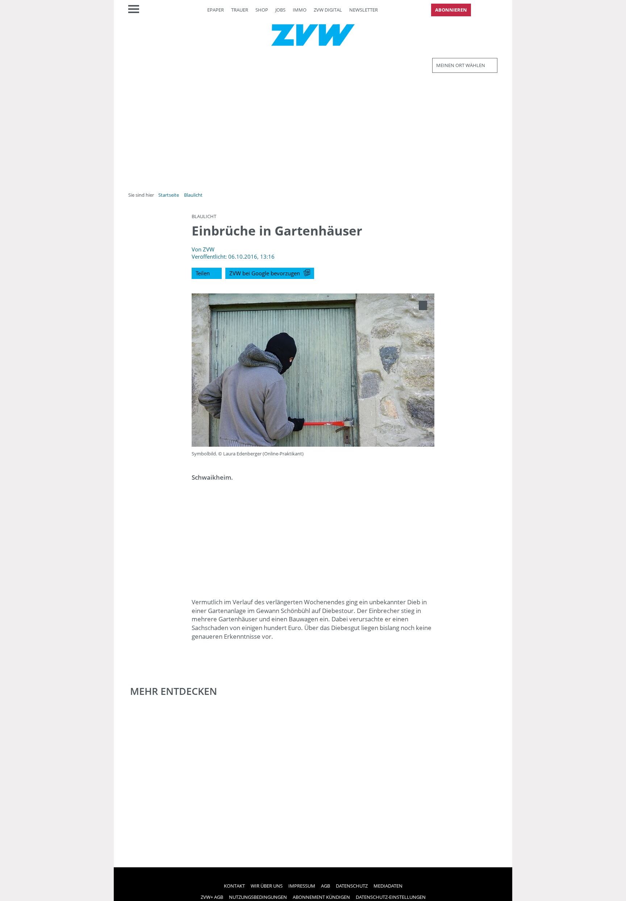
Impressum (301, 886)
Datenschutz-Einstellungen (391, 897)
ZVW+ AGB (212, 897)
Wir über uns (267, 886)
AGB (325, 886)
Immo (299, 10)
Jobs (280, 10)
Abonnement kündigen (321, 897)
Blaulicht (193, 195)
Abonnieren (451, 10)
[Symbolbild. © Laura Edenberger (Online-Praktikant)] (423, 305)
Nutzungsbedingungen (258, 897)
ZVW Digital (328, 10)
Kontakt (234, 886)
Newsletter (363, 10)
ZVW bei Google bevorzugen (264, 273)
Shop (261, 10)
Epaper (215, 10)
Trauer (239, 10)
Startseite (168, 195)
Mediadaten (387, 886)
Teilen (203, 273)
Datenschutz (352, 886)
